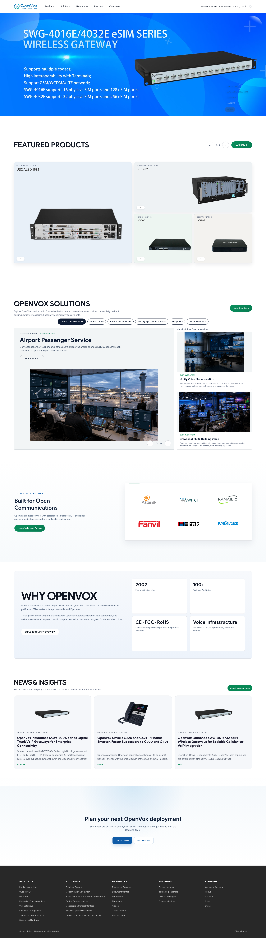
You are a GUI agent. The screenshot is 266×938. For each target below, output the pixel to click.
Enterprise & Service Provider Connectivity (85, 896)
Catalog (236, 6)
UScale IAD (24, 896)
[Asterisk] (149, 500)
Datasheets (117, 896)
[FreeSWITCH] (188, 500)
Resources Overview (121, 887)
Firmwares (117, 901)
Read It (21, 764)
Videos (115, 906)
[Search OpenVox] (250, 6)
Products (49, 6)
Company (114, 6)
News (207, 901)
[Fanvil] (149, 524)
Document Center (120, 891)
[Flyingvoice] (228, 524)
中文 (244, 6)
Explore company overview (40, 632)
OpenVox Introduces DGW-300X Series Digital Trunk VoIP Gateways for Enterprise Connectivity (52, 742)
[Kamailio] (228, 500)
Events (208, 906)
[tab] (72, 322)
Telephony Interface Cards (31, 915)
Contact (209, 896)
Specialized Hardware (29, 920)
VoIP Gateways (26, 906)
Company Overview (214, 887)
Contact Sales (122, 840)
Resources (82, 6)
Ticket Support (119, 910)
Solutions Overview (74, 887)
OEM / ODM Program (168, 896)
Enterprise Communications (32, 901)
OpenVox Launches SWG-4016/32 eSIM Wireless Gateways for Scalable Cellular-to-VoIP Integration (211, 742)
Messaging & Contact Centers (80, 906)
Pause (230, 109)
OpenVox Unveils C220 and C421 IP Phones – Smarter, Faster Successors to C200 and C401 (132, 740)
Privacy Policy (241, 931)
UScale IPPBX (25, 891)
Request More (119, 915)
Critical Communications (77, 901)
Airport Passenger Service (56, 340)
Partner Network (166, 887)
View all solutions (241, 308)
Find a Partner (143, 840)
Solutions (65, 6)
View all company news (240, 688)
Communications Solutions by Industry (83, 915)
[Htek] (188, 524)
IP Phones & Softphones (30, 910)
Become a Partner (209, 6)
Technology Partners (168, 891)
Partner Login (225, 6)
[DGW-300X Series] (133, 64)
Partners (98, 6)
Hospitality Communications (79, 910)
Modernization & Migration (78, 891)
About (208, 891)
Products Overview (28, 887)
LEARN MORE (241, 145)
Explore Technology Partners (29, 528)
